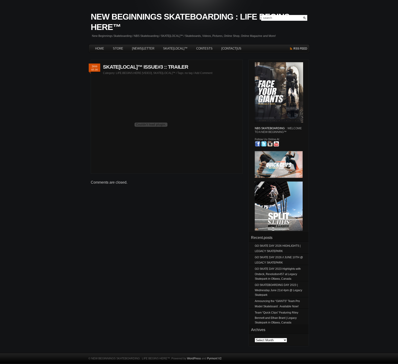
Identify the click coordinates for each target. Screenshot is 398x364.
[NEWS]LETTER (143, 48)
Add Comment (203, 73)
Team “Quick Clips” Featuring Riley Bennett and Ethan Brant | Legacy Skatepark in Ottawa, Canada (276, 317)
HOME (99, 48)
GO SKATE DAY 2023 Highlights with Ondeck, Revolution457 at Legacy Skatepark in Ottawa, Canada (278, 273)
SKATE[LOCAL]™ (175, 48)
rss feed (300, 48)
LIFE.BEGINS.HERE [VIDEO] (134, 73)
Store (118, 48)
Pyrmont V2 (214, 358)
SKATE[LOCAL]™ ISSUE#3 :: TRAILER (145, 67)
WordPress (194, 358)
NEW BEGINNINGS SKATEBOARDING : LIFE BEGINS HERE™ (190, 22)
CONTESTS (204, 48)
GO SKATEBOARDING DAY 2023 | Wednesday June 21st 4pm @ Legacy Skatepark (278, 289)
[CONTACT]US (231, 48)
